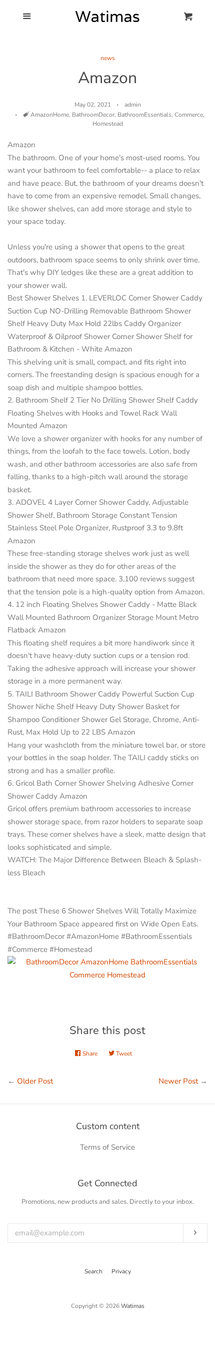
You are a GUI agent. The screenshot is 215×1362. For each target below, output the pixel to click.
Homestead (107, 124)
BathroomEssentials (145, 115)
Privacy (121, 1271)
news (107, 58)
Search (93, 1271)
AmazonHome (49, 115)
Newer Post (178, 1081)
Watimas (132, 1306)
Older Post (35, 1081)
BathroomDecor (93, 115)
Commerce (188, 115)
